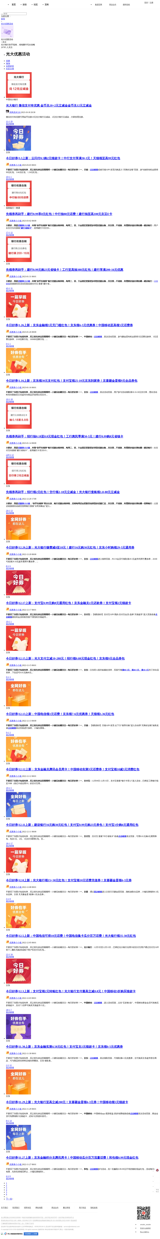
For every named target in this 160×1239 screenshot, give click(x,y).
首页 (14, 4)
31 (12, 288)
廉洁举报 (66, 1208)
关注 (3, 42)
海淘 (8, 63)
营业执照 (74, 1220)
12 (11, 1065)
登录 (146, 3)
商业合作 (112, 5)
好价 (25, 4)
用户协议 (82, 1208)
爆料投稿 (126, 5)
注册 (151, 3)
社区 (36, 4)
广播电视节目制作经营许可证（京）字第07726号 (17, 1223)
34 (12, 954)
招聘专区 (27, 1208)
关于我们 (4, 1208)
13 (13, 455)
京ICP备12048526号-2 (66, 1217)
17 (12, 843)
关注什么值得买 (145, 1228)
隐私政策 (94, 1208)
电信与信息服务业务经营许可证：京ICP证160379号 (39, 1217)
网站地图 (39, 1208)
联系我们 (16, 1208)
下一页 (9, 1199)
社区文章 (10, 69)
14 (11, 1121)
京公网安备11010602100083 (11, 1217)
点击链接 (94, 170)
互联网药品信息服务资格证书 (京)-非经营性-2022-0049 (51, 1220)
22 (12, 232)
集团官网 (98, 5)
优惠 (8, 61)
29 (11, 121)
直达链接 (10, 124)
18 (12, 399)
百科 (47, 4)
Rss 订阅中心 (144, 1232)
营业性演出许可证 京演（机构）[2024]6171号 (16, 1220)
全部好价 (10, 66)
